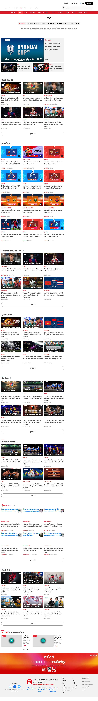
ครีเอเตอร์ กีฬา (5, 522)
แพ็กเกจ (75, 686)
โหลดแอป (66, 3)
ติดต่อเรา (84, 690)
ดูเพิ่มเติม (32, 134)
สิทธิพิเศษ (15, 8)
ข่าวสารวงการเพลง (43, 12)
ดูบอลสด (43, 23)
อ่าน (21, 8)
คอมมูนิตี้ (75, 688)
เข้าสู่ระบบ (89, 3)
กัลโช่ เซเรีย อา (48, 96)
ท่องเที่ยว (60, 12)
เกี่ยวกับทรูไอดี (85, 678)
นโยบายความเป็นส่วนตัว (87, 684)
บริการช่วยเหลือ (85, 687)
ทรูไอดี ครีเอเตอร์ (82, 12)
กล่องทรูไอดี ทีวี (75, 3)
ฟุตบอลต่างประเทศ (61, 23)
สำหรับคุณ (13, 12)
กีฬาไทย (71, 23)
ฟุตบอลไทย (51, 23)
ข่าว (26, 12)
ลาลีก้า (3, 120)
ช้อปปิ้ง (63, 686)
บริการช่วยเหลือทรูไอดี (66, 692)
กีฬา (20, 12)
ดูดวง (73, 12)
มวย (24, 96)
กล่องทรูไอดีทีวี (65, 688)
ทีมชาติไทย (46, 120)
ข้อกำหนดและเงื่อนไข (86, 681)
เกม (26, 8)
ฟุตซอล (3, 96)
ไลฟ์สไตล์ (6, 570)
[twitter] (19, 686)
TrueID (9, 3)
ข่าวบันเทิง (32, 12)
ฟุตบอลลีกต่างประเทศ (33, 23)
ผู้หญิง (67, 12)
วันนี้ (6, 8)
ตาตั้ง (30, 8)
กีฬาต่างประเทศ (9, 441)
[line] (10, 686)
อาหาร (53, 12)
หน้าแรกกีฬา (22, 23)
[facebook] (14, 686)
